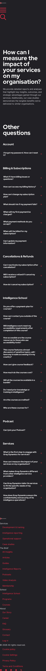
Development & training (13, 527)
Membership (8, 586)
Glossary (6, 629)
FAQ (4, 623)
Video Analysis (9, 580)
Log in (5, 640)
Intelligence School (11, 593)
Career (5, 618)
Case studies (8, 544)
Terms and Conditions (12, 666)
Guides (5, 563)
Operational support (11, 538)
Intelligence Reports (11, 569)
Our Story (6, 612)
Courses (6, 604)
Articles (6, 557)
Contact (6, 635)
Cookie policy (8, 649)
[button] (23, 154)
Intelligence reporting (12, 533)
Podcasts (6, 574)
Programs (6, 599)
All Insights (7, 552)
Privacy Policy (9, 660)
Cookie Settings (9, 655)
